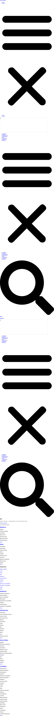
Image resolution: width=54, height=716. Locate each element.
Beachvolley (2, 645)
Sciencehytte (2, 557)
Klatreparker (2, 660)
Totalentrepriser (2, 612)
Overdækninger (2, 546)
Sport (1, 656)
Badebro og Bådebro (3, 569)
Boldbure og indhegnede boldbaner (6, 653)
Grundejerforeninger (3, 604)
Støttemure (2, 630)
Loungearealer (2, 532)
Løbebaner (2, 662)
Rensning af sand (5, 135)
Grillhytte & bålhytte (3, 550)
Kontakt (3, 3)
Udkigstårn (2, 553)
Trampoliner (2, 673)
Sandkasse (1, 579)
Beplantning (2, 628)
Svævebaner (2, 682)
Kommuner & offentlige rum (5, 593)
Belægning (2, 619)
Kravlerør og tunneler (3, 699)
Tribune (1, 632)
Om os (3, 2)
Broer (1, 626)
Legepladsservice (3, 710)
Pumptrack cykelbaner (3, 649)
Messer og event (2, 534)
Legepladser (4, 133)
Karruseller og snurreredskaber (5, 675)
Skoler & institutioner (3, 595)
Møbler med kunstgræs (4, 538)
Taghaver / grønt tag (3, 616)
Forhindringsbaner (3, 672)
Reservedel (2, 711)
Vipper (1, 688)
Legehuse (1, 684)
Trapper (1, 587)
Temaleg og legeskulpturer (4, 690)
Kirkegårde (2, 602)
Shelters (1, 551)
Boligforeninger (2, 598)
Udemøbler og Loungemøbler (5, 585)
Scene (1, 634)
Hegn (1, 574)
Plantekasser (2, 576)
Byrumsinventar (2, 621)
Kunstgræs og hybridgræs (4, 677)
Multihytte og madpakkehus (4, 559)
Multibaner (2, 642)
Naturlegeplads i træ (3, 668)
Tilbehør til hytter (3, 560)
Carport (1, 570)
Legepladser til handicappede (5, 713)
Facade (1, 572)
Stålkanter (1, 625)
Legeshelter (2, 695)
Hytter (3, 137)
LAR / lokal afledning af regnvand (5, 614)
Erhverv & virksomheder (4, 597)
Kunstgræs (4, 134)
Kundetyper (4, 139)
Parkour (1, 658)
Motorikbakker (2, 702)
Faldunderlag (2, 679)
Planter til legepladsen (3, 697)
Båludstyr (1, 562)
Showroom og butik (3, 536)
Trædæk (1, 708)
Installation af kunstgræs (4, 531)
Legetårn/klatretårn (3, 693)
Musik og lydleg (2, 704)
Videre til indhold (3, 0)
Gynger (1, 686)
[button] (27, 59)
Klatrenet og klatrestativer (4, 670)
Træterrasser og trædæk (4, 635)
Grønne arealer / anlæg (4, 617)
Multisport (1, 529)
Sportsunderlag (2, 647)
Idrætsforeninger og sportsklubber (5, 600)
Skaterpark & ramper (3, 651)
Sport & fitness (4, 136)
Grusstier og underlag (3, 681)
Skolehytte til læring (3, 555)
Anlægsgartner (4, 138)
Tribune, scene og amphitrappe (5, 583)
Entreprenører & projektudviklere (5, 606)
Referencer (4, 140)
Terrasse (1, 581)
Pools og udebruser (3, 578)
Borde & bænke (2, 548)
